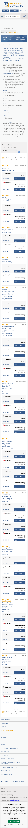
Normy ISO (4, 741)
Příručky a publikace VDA (7, 759)
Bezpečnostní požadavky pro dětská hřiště (12, 781)
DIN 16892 (8, 443)
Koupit (20, 178)
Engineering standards (6, 791)
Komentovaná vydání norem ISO (9, 748)
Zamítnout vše (14, 818)
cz (23, 10)
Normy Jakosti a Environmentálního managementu (11, 763)
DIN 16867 (8, 331)
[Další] (14, 159)
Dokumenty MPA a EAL (7, 770)
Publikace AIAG (5, 751)
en (25, 10)
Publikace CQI (4, 755)
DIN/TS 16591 (7, 230)
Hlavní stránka (4, 32)
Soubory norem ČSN (6, 774)
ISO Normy (14, 791)
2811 (24, 157)
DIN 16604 (7, 260)
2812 (11, 159)
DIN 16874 (7, 387)
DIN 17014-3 (7, 660)
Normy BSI (4, 727)
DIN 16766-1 (8, 294)
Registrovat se (14, 10)
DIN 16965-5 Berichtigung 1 (7, 605)
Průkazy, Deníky (5, 778)
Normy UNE (4, 744)
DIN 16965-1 (7, 550)
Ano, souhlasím (14, 821)
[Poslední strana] (17, 159)
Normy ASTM (4, 723)
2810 (20, 157)
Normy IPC (4, 737)
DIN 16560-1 (7, 199)
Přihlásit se (5, 10)
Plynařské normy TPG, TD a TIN (9, 767)
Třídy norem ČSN (5, 719)
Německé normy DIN (6, 730)
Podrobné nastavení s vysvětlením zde (14, 824)
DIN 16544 (8, 167)
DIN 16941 (8, 497)
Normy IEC (4, 734)
